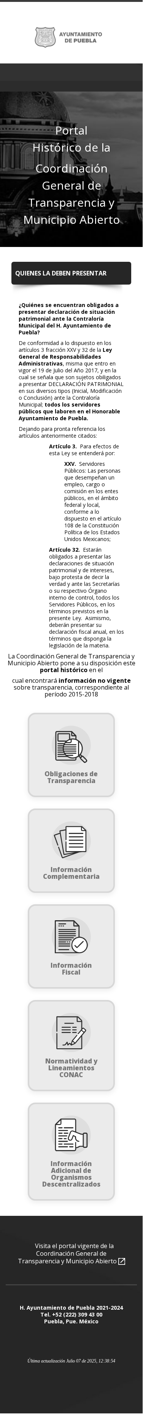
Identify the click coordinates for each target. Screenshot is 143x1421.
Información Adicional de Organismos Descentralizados (71, 1173)
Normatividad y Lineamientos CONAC (71, 1068)
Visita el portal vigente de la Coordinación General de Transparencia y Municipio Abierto (68, 1253)
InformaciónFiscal (71, 968)
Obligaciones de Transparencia (71, 777)
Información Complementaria (71, 873)
